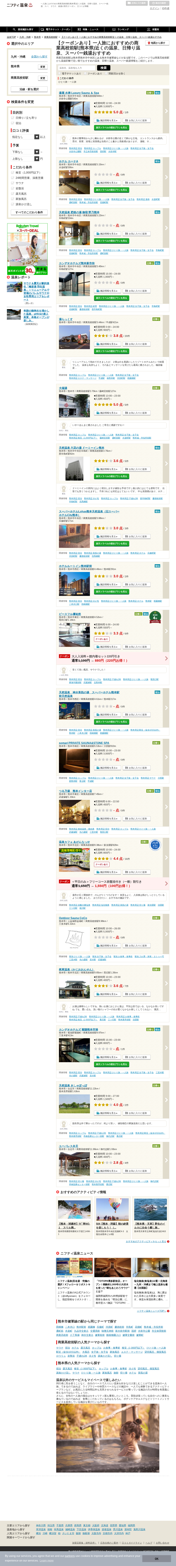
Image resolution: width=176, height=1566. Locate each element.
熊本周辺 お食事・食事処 (128, 1016)
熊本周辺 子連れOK (129, 498)
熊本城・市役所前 (153, 1327)
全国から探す (39, 56)
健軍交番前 (129, 1335)
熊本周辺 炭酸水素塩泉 (79, 905)
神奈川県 (41, 1525)
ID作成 (165, 8)
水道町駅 (156, 199)
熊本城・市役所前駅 (88, 202)
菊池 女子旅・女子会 (101, 956)
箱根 (49, 1529)
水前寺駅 (112, 151)
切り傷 (117, 1355)
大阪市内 (96, 1533)
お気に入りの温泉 (137, 3)
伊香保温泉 (94, 1529)
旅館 (116, 1372)
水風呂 (86, 1351)
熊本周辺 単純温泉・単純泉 (81, 829)
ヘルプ (149, 1543)
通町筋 (59, 1330)
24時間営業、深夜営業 (29, 177)
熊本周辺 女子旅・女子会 (142, 148)
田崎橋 (59, 1327)
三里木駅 (94, 832)
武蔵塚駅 (88, 682)
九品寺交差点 (81, 1330)
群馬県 (77, 1525)
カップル (97, 1347)
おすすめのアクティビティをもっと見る (146, 1241)
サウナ (59, 1347)
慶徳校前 (119, 1327)
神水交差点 (87, 1335)
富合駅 (82, 781)
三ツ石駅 (73, 908)
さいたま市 (68, 1533)
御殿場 (86, 1533)
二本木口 (70, 1327)
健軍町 (140, 1335)
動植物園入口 (113, 1335)
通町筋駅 (73, 202)
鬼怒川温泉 (139, 1529)
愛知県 (122, 1525)
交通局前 (95, 1330)
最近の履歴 (159, 3)
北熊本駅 (98, 682)
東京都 (86, 1525)
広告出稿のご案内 (109, 1543)
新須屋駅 (151, 905)
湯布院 (128, 1529)
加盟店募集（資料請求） (84, 1543)
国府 (133, 1330)
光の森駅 (83, 832)
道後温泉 (106, 1529)
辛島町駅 (160, 250)
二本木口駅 (74, 604)
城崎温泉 (70, 1529)
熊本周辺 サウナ (148, 778)
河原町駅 (121, 378)
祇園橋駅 (131, 378)
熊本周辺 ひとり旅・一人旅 (115, 148)
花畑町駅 (104, 202)
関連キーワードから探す (21, 1537)
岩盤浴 (71, 1355)
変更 (42, 66)
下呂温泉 (81, 1529)
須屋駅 (161, 905)
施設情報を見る (108, 120)
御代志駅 (110, 1136)
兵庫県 (69, 1525)
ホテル (75, 1347)
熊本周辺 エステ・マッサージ (82, 378)
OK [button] (156, 1558)
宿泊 (67, 1347)
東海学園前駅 (75, 682)
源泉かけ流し (105, 1355)
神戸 (127, 1533)
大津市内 (119, 1533)
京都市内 (107, 1533)
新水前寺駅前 (122, 1330)
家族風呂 (114, 1351)
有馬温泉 (59, 1529)
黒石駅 (103, 1019)
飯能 (78, 1533)
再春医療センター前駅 (94, 1136)
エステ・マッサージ (132, 1351)
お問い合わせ (162, 1543)
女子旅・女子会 (99, 1351)
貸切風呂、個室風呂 (155, 1351)
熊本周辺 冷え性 (91, 498)
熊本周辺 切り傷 (137, 905)
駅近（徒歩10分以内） (68, 1351)
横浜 (38, 1533)
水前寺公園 (144, 1330)
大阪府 (95, 1525)
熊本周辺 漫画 (143, 199)
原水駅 (93, 959)
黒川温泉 (118, 1529)
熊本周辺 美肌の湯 (92, 553)
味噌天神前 (108, 1330)
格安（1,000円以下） (133, 1347)
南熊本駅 (111, 378)
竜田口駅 (154, 679)
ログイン (155, 8)
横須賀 (52, 1533)
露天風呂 (85, 1347)
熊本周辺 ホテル (137, 553)
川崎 (45, 1533)
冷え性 (92, 1355)
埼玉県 (51, 1525)
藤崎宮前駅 (105, 438)
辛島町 (129, 1327)
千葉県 (60, 1525)
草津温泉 (41, 1529)
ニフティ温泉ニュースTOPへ (151, 1311)
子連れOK (81, 1355)
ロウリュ (61, 1355)
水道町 (68, 1330)
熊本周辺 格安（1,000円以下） (83, 438)
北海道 (104, 1525)
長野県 (113, 1525)
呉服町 (100, 1327)
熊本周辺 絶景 (90, 306)
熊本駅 (148, 601)
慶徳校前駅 (84, 309)
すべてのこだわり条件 (29, 212)
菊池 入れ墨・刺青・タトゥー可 (149, 956)
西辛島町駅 (97, 309)
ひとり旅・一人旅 (156, 1347)
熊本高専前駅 (124, 1019)
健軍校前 (100, 1335)
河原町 (109, 1327)
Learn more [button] (47, 1560)
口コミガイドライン (132, 1543)
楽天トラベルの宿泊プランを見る (111, 127)
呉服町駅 (151, 553)
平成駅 (101, 378)
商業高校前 (62, 1335)
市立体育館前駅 (91, 151)
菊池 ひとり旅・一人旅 (79, 956)
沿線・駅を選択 (29, 89)
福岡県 (131, 1525)
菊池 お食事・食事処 (123, 956)
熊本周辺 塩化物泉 (100, 905)
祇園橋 (91, 1327)
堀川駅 (82, 908)
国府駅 (103, 151)
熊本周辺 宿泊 (75, 148)
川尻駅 (161, 778)
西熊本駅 (73, 781)
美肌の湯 (143, 1372)
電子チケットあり (71, 73)
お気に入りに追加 (138, 120)
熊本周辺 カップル (92, 148)
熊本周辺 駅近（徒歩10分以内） (145, 730)
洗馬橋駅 (83, 501)
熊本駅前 (81, 1327)
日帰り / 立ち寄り (26, 117)
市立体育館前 (159, 1330)
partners (70, 1555)
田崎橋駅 (85, 604)
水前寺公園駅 (75, 151)
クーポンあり (95, 73)
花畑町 (138, 1327)
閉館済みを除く (117, 73)
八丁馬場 (75, 1335)
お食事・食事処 (111, 1347)
